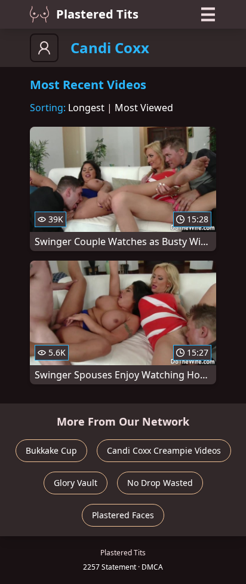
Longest (86, 107)
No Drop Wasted (160, 482)
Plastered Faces (123, 515)
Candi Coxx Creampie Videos (164, 450)
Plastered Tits (97, 14)
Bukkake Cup (51, 450)
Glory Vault (75, 482)
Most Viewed (144, 107)
